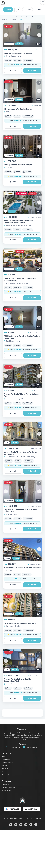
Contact (33, 70)
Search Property (7, 763)
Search (9, 9)
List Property (6, 759)
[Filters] (18, 9)
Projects (4, 766)
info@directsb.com (32, 747)
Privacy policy (6, 790)
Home (4, 756)
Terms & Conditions (8, 787)
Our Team (5, 772)
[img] (22, 35)
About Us (5, 769)
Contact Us (5, 775)
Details (14, 70)
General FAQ (6, 784)
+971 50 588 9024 (14, 747)
